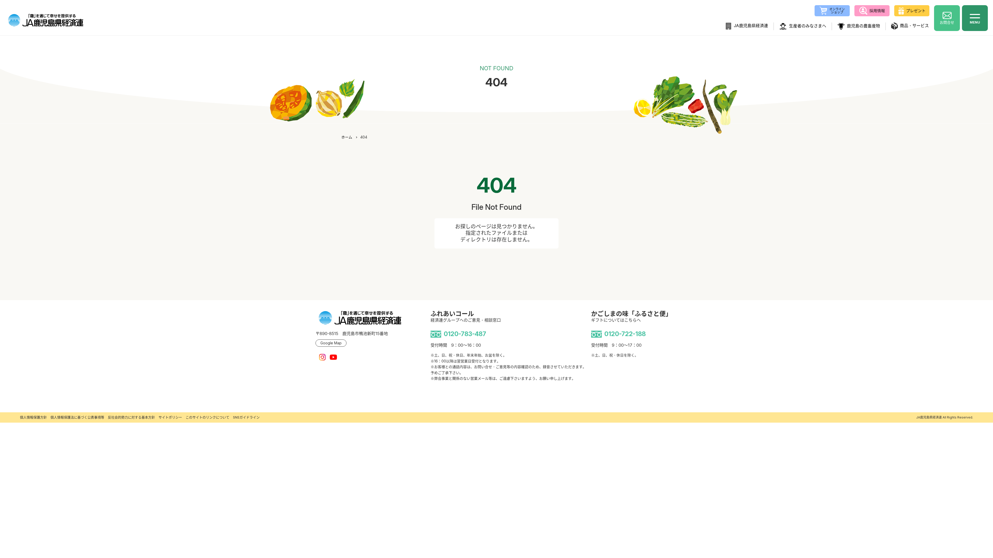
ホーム (346, 137)
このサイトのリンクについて (207, 417)
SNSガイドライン (246, 417)
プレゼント (916, 10)
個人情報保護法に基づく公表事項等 (77, 417)
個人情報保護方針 (33, 417)
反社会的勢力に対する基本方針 (131, 417)
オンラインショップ (837, 10)
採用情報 (877, 10)
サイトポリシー (170, 417)
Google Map (331, 343)
